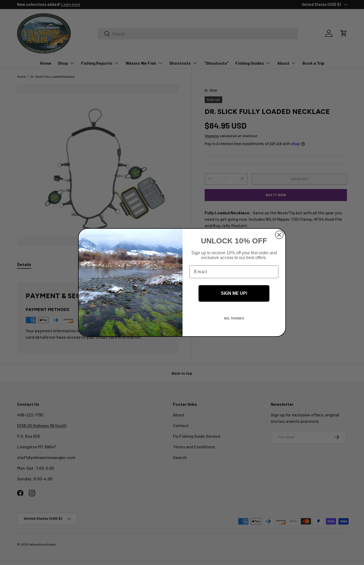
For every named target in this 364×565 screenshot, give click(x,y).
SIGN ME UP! (234, 293)
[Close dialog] (279, 235)
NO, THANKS (234, 318)
